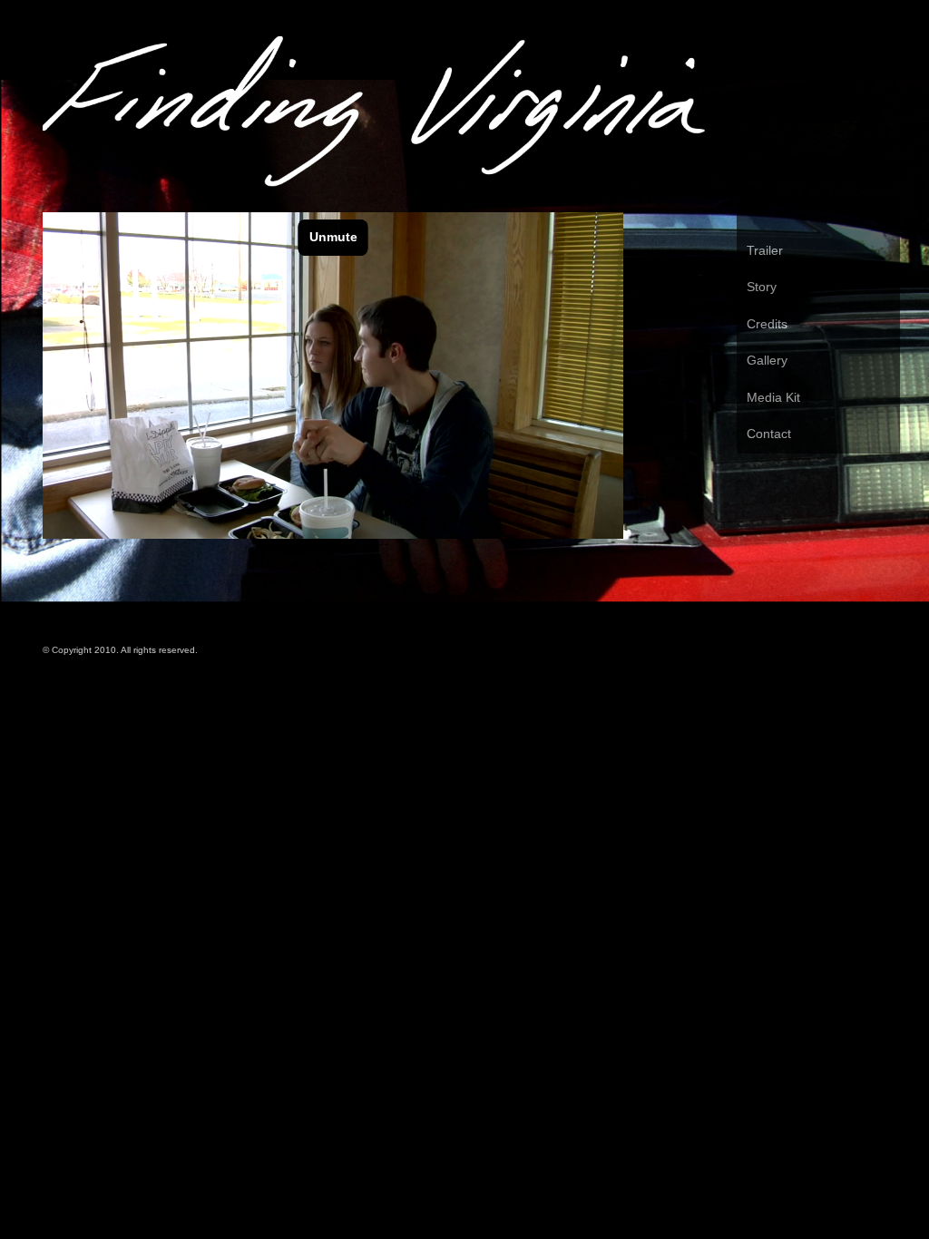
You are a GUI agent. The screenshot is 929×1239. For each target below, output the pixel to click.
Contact (769, 433)
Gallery (767, 360)
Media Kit (773, 397)
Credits (767, 324)
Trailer (765, 250)
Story (762, 286)
